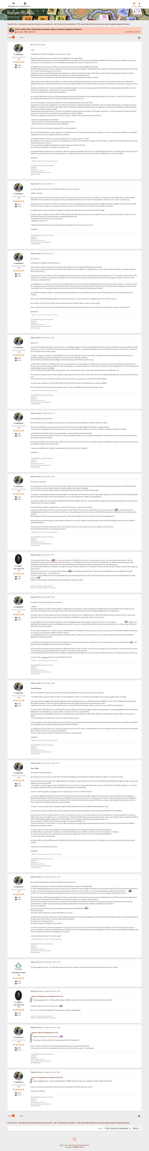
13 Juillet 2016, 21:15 (43, 413)
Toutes (21, 37)
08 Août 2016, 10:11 (43, 555)
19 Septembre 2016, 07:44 (45, 962)
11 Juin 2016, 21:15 (42, 253)
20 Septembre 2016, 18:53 (45, 1072)
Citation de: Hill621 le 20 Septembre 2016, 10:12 (44, 1032)
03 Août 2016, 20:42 (43, 477)
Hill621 (19, 566)
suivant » (137, 32)
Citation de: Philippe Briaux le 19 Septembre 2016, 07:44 (47, 996)
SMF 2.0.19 (63, 1145)
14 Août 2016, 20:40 (43, 597)
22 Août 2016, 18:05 (43, 683)
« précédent (129, 32)
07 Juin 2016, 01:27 (42, 184)
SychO (81, 1147)
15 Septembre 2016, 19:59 (45, 763)
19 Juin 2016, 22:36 (42, 338)
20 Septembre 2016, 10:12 (45, 991)
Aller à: (100, 1128)
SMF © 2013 (73, 1145)
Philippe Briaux (19, 972)
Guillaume (20, 32)
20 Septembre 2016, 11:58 (45, 1027)
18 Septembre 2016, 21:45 (45, 877)
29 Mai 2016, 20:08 (38, 45)
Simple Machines (83, 1145)
